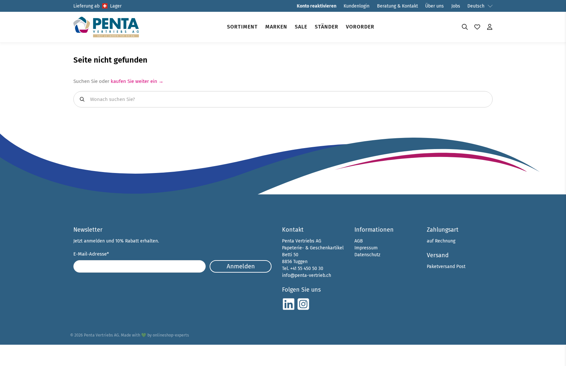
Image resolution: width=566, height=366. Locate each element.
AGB (358, 241)
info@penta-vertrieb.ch (306, 275)
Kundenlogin (356, 6)
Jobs (455, 6)
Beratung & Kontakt (397, 6)
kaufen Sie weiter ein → (137, 81)
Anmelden (241, 266)
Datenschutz (367, 255)
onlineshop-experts (171, 335)
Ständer (326, 27)
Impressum (366, 248)
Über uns (434, 6)
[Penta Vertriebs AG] (106, 27)
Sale (301, 27)
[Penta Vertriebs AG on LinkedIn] (288, 309)
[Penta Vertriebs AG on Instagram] (303, 309)
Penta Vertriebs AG (101, 335)
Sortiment (242, 27)
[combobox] (283, 99)
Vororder (360, 27)
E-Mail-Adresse (91, 254)
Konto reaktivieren (316, 6)
